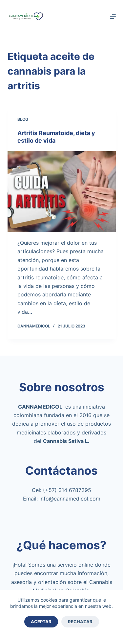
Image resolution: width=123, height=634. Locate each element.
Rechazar (80, 621)
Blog (22, 119)
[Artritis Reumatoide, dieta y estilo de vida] (62, 191)
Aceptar (41, 621)
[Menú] (113, 16)
